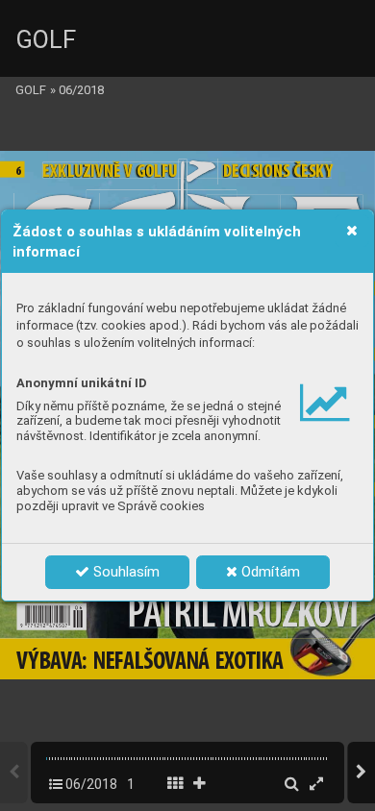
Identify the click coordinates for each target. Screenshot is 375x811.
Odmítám (269, 571)
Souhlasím (124, 571)
